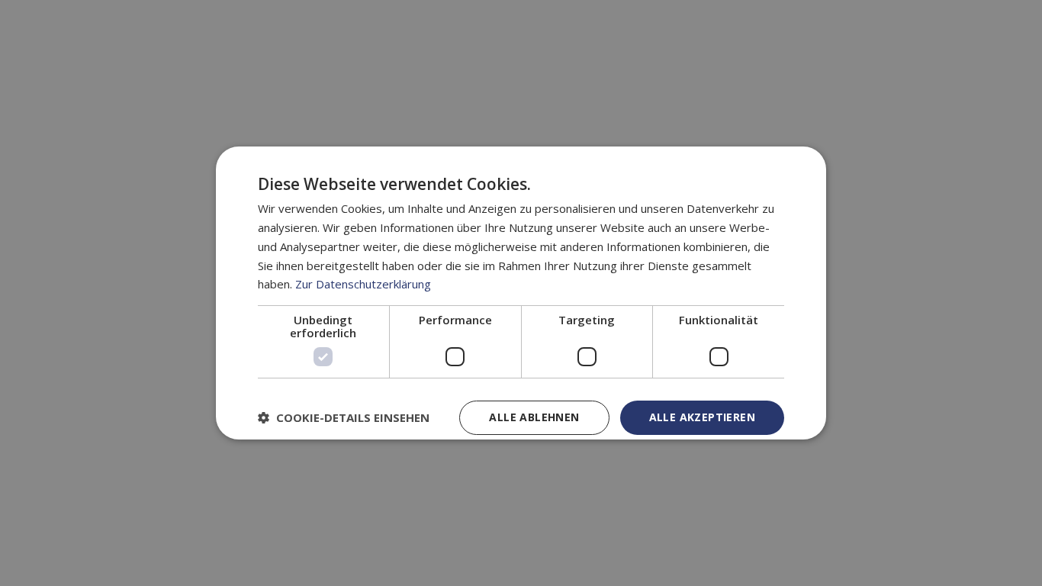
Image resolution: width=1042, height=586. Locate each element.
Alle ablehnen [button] (534, 417)
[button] (343, 417)
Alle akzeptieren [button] (702, 417)
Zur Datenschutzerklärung (363, 283)
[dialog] (521, 293)
